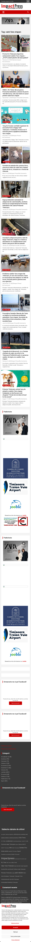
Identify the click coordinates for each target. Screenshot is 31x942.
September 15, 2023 (7, 283)
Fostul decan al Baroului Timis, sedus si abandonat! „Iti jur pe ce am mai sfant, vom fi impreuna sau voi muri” (14, 892)
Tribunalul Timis (18, 876)
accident (3, 834)
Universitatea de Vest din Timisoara (10, 879)
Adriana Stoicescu (10, 834)
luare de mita (17, 866)
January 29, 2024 (6, 209)
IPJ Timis (3, 862)
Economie (4, 765)
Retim (24, 872)
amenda (23, 834)
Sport (2, 781)
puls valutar (19, 873)
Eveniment (4, 767)
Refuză (15, 932)
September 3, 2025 (7, 97)
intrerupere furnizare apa (20, 858)
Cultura (3, 763)
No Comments (6, 61)
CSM (27, 841)
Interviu (3, 770)
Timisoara (11, 876)
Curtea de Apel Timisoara (8, 844)
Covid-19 (24, 841)
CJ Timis (3, 841)
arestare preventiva (13, 837)
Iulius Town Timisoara (7, 866)
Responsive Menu (28, 1)
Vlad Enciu (14, 245)
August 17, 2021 (6, 399)
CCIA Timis (22, 837)
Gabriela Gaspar (16, 60)
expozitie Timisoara (12, 851)
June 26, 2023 (6, 323)
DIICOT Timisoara (5, 847)
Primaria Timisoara (6, 873)
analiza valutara (5, 837)
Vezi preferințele (15, 936)
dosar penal (4, 851)
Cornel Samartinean (17, 841)
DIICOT (24, 844)
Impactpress (8, 858)
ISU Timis (9, 862)
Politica (3, 776)
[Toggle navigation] (3, 12)
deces (16, 844)
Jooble (24, 515)
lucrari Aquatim (24, 866)
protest (13, 872)
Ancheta (3, 759)
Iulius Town (14, 862)
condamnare (9, 841)
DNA (10, 847)
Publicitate (4, 778)
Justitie (3, 772)
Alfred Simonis (17, 834)
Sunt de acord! (15, 703)
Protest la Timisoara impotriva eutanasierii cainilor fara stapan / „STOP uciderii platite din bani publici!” (15, 56)
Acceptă (15, 927)
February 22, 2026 (7, 60)
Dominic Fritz (23, 847)
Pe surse (3, 774)
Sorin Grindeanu (5, 876)
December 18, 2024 (7, 135)
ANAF (26, 834)
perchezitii (10, 869)
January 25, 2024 (6, 245)
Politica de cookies (6, 746)
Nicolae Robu (4, 869)
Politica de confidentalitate (8, 749)
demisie (20, 844)
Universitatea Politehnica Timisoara (9, 882)
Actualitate (6, 50)
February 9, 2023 (6, 361)
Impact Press (16, 97)
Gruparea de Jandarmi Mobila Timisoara (10, 854)
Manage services (15, 923)
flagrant (19, 851)
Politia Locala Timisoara (19, 869)
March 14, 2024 (6, 173)
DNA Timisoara (15, 847)
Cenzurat (3, 761)
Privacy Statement (15, 940)
